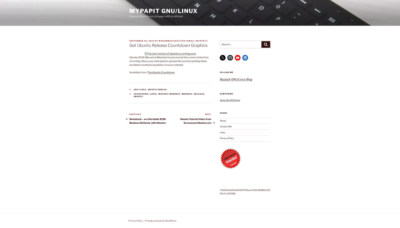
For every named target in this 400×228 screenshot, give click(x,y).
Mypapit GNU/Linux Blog (236, 79)
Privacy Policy (227, 138)
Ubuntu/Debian (157, 89)
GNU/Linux (140, 89)
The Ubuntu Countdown (161, 72)
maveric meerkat (169, 94)
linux (153, 94)
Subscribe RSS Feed (230, 100)
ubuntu (138, 96)
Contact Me (226, 126)
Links (222, 132)
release (199, 94)
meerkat (187, 94)
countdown (141, 94)
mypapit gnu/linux (163, 11)
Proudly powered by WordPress (160, 220)
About (223, 120)
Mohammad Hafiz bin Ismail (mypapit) (183, 41)
